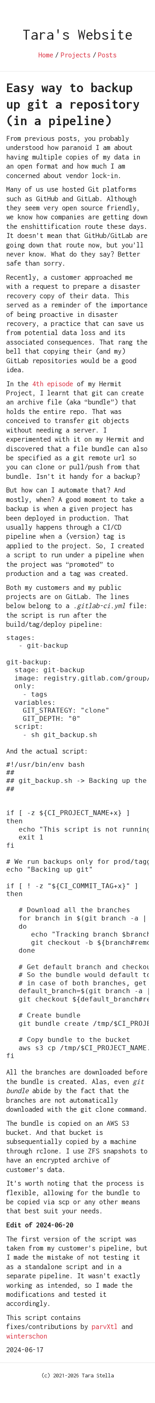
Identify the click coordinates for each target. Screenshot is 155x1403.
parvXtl (105, 1326)
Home (45, 55)
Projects (76, 55)
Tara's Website (78, 34)
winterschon (26, 1336)
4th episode (52, 384)
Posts (107, 55)
